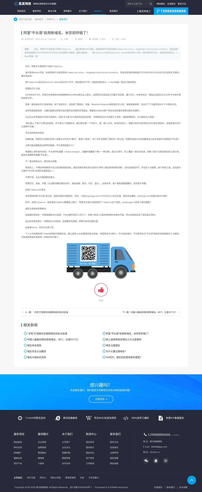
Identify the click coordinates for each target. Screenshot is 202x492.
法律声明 (114, 452)
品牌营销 (42, 447)
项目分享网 (55, 477)
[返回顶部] (191, 480)
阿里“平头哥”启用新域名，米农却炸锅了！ (128, 333)
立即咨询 (100, 399)
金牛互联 (31, 477)
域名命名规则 (34, 345)
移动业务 (18, 447)
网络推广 (18, 452)
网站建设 (161, 3)
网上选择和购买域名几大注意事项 (123, 339)
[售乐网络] (22, 3)
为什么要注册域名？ (116, 351)
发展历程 (66, 452)
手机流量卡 (94, 477)
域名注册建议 (113, 345)
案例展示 (67, 11)
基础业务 (18, 458)
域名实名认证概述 (36, 351)
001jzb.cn (155, 452)
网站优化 (90, 452)
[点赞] (101, 291)
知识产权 (18, 463)
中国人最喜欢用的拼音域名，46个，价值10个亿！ (53, 339)
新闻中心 (98, 11)
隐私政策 (114, 458)
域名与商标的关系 (36, 357)
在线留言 (171, 3)
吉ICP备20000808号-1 (81, 487)
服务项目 (37, 11)
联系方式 (182, 3)
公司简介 (66, 442)
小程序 (41, 463)
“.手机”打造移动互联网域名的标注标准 (47, 333)
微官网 (41, 458)
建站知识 (90, 447)
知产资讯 (90, 458)
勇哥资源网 (70, 477)
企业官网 (42, 442)
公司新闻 (90, 463)
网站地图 (114, 463)
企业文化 (66, 447)
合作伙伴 (66, 463)
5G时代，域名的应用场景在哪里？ (124, 357)
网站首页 (21, 11)
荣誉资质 (66, 458)
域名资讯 (63, 19)
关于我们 (83, 11)
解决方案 (52, 11)
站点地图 (183, 487)
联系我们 (114, 11)
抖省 (82, 477)
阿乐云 (43, 477)
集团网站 (42, 452)
